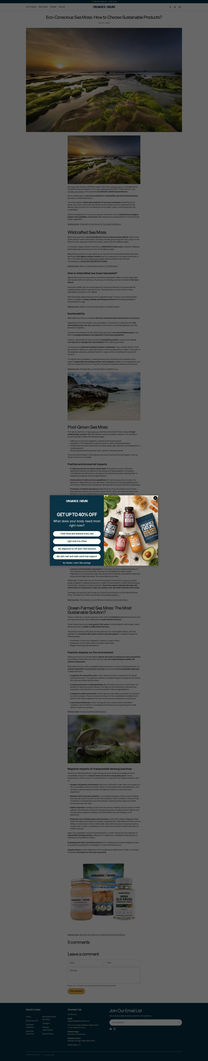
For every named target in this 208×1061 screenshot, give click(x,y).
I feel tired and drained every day (77, 534)
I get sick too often (77, 541)
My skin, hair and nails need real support (77, 556)
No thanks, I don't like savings (77, 563)
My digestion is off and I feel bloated (77, 549)
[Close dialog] (155, 498)
